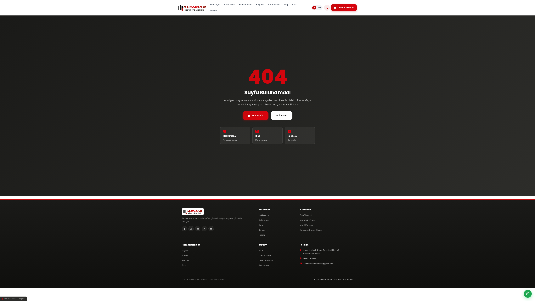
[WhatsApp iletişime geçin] (528, 294)
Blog (261, 225)
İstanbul (185, 260)
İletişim (283, 115)
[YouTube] (211, 228)
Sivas (184, 265)
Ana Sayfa (257, 115)
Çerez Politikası (334, 279)
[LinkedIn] (197, 228)
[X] (204, 228)
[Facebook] (184, 228)
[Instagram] (191, 228)
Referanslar (264, 220)
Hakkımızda (264, 215)
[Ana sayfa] (192, 8)
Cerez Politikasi (266, 260)
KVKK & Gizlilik (265, 255)
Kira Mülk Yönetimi (308, 220)
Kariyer (262, 230)
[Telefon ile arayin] (327, 8)
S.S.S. (261, 250)
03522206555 (309, 258)
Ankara (185, 255)
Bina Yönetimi (306, 215)
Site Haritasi (264, 265)
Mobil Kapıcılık (306, 225)
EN (319, 7)
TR (314, 7)
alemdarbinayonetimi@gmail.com (318, 263)
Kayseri (185, 250)
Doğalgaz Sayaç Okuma (311, 230)
